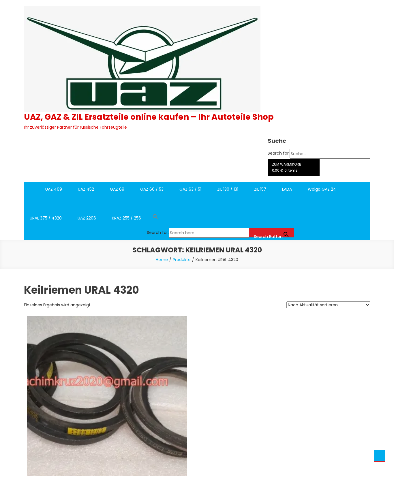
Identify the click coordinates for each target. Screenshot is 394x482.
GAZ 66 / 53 (152, 189)
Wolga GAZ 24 (322, 189)
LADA (287, 189)
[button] (220, 218)
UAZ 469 (53, 189)
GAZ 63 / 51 (190, 189)
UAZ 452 (86, 189)
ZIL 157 (260, 189)
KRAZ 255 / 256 (126, 218)
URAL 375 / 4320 (46, 218)
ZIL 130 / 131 (227, 189)
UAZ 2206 (87, 218)
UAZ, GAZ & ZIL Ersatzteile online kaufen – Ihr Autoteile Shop (149, 117)
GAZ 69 (117, 189)
